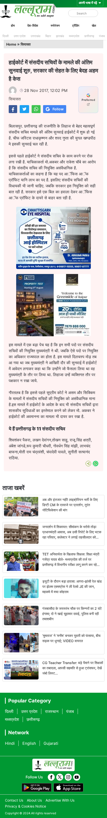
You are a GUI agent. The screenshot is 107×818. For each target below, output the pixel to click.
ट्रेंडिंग (75, 25)
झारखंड (60, 36)
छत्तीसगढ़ (89, 36)
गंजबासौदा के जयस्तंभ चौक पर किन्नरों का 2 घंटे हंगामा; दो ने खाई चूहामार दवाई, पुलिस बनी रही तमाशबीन (72, 613)
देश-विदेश (32, 25)
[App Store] (68, 787)
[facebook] (51, 777)
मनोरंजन (55, 25)
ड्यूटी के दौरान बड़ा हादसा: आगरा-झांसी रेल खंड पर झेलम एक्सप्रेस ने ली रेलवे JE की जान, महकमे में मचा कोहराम (72, 586)
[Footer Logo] (53, 765)
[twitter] (60, 777)
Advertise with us (60, 800)
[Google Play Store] (37, 787)
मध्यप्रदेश (74, 36)
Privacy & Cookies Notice (25, 806)
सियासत (26, 44)
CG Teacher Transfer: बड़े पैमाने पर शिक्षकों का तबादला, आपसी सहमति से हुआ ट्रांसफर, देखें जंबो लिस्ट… (72, 668)
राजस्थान (51, 711)
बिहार (48, 36)
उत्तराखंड (35, 36)
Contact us (14, 800)
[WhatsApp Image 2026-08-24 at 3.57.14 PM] (53, 334)
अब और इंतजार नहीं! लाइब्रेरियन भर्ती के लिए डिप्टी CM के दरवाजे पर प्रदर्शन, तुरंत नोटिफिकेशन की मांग (70, 504)
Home (11, 44)
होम (13, 25)
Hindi (10, 743)
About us (34, 800)
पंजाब (102, 36)
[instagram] (68, 777)
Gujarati (51, 743)
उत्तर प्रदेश (20, 36)
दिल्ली (5, 36)
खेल (94, 25)
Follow (58, 109)
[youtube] (77, 777)
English (29, 743)
